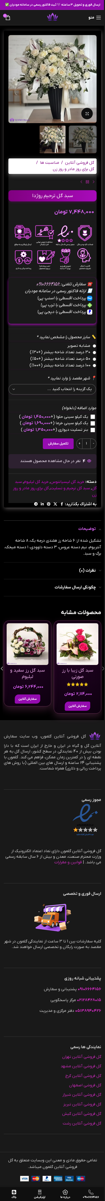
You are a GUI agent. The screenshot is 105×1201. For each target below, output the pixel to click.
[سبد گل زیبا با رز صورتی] (77, 644)
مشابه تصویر (78, 345)
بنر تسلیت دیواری (54, 429)
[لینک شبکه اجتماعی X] (55, 504)
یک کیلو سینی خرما (54, 423)
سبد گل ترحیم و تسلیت (70, 488)
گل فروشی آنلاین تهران (81, 1056)
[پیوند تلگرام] (36, 504)
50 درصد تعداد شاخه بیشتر (60, 358)
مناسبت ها (49, 162)
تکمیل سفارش (58, 443)
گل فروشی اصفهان (85, 1085)
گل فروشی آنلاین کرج (83, 1075)
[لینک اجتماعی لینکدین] (42, 504)
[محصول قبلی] (93, 182)
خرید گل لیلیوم (36, 481)
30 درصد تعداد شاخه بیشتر (60, 352)
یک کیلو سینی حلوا (53, 416)
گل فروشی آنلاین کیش (81, 1113)
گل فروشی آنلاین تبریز (82, 1104)
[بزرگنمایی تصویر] (87, 113)
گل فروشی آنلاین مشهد (81, 1066)
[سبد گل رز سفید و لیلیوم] (27, 644)
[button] (91, 79)
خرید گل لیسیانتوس (67, 481)
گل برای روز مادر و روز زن (73, 169)
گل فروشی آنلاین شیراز (81, 1094)
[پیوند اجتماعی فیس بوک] (62, 504)
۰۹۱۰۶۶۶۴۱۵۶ (48, 284)
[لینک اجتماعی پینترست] (48, 504)
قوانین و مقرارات (68, 862)
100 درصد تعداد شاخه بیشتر (60, 365)
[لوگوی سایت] (52, 17)
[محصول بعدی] (81, 182)
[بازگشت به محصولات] (87, 182)
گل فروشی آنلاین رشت (82, 1123)
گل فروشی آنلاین (79, 162)
